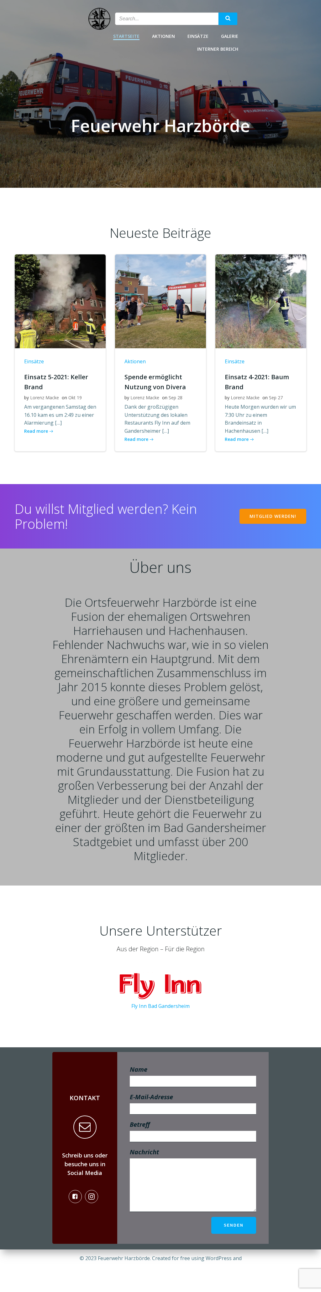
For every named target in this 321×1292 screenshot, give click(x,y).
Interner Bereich (217, 49)
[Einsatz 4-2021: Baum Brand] (260, 300)
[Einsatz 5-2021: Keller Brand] (60, 300)
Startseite (126, 36)
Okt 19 (75, 398)
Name (138, 1069)
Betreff (140, 1124)
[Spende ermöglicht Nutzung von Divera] (160, 300)
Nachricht (144, 1152)
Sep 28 (175, 398)
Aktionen (163, 36)
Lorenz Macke (44, 398)
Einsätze (197, 36)
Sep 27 (276, 398)
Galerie (229, 36)
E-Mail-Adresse (151, 1097)
